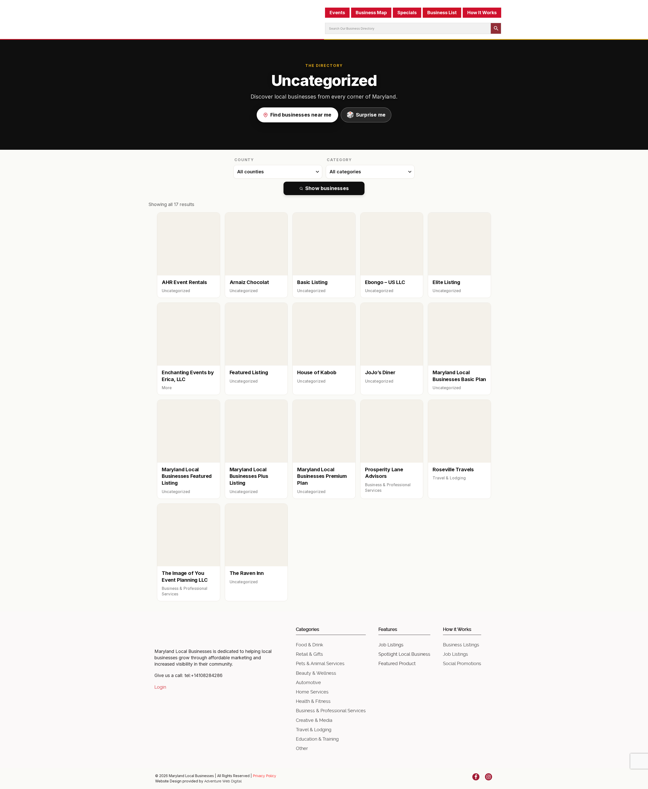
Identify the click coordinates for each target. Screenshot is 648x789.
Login (160, 687)
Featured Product (397, 663)
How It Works (482, 12)
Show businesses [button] (327, 188)
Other (302, 748)
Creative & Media (314, 720)
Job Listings (390, 644)
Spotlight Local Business (404, 654)
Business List (442, 12)
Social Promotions (462, 663)
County (244, 160)
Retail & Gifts (309, 654)
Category (339, 160)
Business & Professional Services (331, 710)
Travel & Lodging (313, 729)
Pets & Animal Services (320, 663)
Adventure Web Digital (223, 781)
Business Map (371, 12)
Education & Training (317, 739)
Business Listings (461, 644)
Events (337, 12)
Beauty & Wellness (316, 673)
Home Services (312, 691)
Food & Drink (309, 644)
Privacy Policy (264, 776)
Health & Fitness (313, 701)
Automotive (308, 682)
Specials (407, 12)
